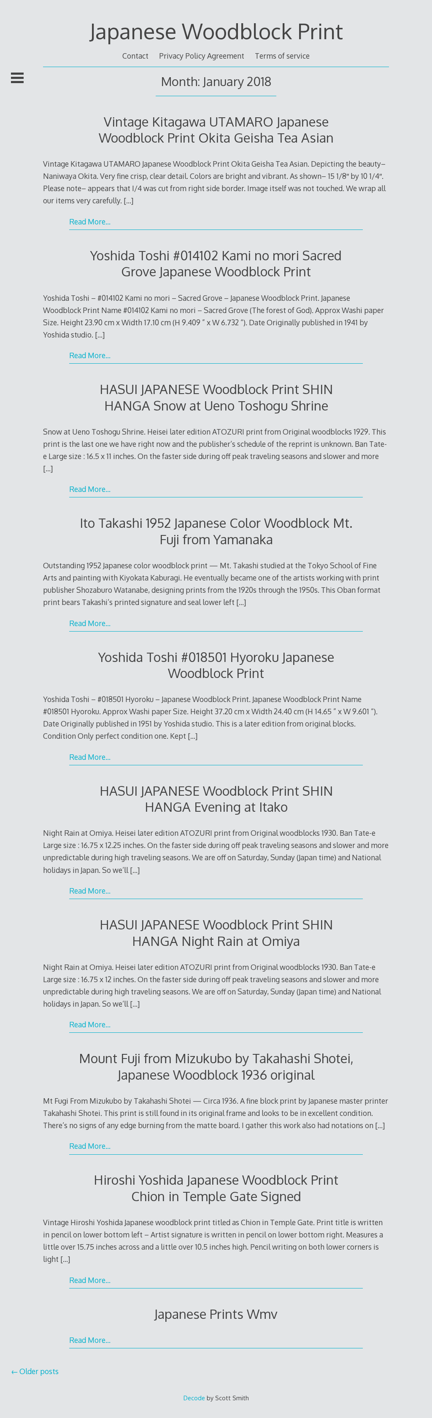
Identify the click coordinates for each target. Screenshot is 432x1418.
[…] (128, 200)
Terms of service (282, 55)
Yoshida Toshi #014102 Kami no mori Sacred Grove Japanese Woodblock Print (216, 263)
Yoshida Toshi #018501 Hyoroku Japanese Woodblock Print (216, 664)
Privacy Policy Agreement (201, 55)
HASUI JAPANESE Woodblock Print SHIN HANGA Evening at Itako (216, 798)
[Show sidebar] (17, 77)
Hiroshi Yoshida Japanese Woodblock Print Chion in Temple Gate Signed (216, 1187)
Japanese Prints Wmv (216, 1313)
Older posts (39, 1371)
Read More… (90, 221)
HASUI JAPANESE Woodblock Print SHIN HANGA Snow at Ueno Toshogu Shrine (216, 397)
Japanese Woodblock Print (216, 30)
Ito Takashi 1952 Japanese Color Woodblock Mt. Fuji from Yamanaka (216, 530)
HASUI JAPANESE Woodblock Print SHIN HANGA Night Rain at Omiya (216, 932)
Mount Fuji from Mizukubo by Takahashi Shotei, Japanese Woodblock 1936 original (216, 1066)
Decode (194, 1398)
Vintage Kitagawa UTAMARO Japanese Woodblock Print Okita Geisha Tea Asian (216, 129)
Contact (135, 55)
